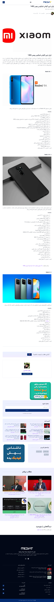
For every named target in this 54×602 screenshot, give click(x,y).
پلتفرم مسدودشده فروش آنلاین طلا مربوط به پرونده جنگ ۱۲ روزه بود (36, 424)
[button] (30, 2)
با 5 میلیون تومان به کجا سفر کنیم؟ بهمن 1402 (33, 266)
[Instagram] (25, 558)
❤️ (29, 354)
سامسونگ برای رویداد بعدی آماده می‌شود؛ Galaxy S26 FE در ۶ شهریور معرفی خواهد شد (36, 431)
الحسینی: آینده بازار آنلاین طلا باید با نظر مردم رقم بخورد (12, 424)
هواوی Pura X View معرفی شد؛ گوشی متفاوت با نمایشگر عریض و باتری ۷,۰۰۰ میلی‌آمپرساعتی (12, 437)
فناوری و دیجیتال (49, 9)
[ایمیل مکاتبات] (3, 589)
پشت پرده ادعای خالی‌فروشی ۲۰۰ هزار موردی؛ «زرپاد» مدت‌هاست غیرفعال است (12, 430)
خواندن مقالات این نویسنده (27, 374)
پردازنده (47, 321)
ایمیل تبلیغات (23, 592)
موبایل (46, 9)
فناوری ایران (36, 426)
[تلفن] (3, 585)
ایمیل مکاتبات (23, 589)
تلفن (24, 585)
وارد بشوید (39, 530)
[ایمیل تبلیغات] (3, 593)
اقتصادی (13, 426)
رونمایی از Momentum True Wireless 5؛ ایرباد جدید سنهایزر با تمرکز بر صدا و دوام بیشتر (35, 437)
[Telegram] (28, 558)
